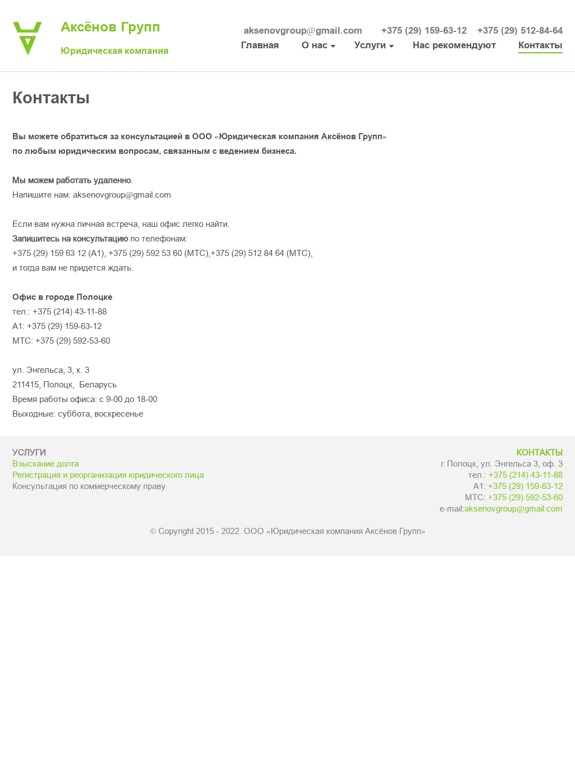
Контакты (540, 45)
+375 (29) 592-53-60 (72, 340)
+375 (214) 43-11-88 (70, 311)
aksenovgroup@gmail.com (303, 30)
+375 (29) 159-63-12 (424, 30)
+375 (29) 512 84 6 (245, 253)
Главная (260, 45)
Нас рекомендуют (454, 45)
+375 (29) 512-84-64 (520, 30)
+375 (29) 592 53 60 (145, 253)
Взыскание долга (45, 463)
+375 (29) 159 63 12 (49, 253)
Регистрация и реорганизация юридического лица (108, 475)
